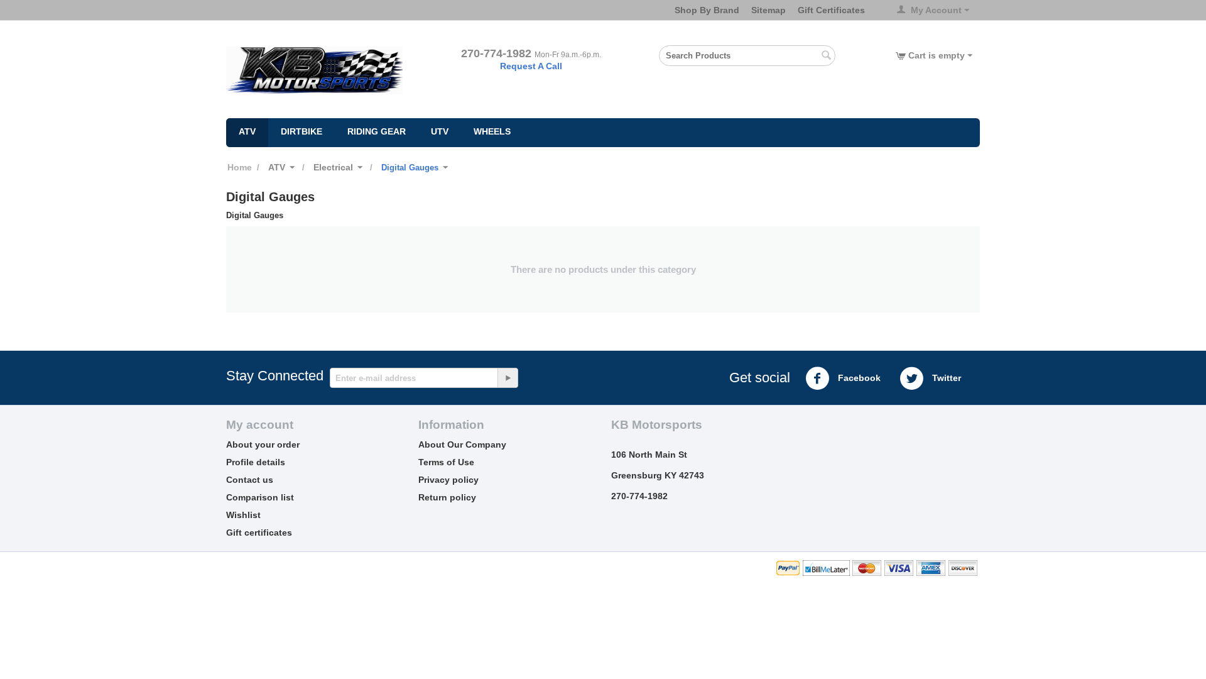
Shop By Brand (707, 10)
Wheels (492, 131)
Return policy (447, 497)
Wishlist (243, 515)
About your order (263, 444)
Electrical (333, 167)
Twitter (945, 378)
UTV (439, 131)
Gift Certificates (831, 10)
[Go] (507, 377)
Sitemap (768, 10)
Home (239, 167)
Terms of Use (446, 462)
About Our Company (462, 444)
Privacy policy (448, 480)
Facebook (858, 378)
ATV (247, 131)
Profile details (255, 462)
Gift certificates (259, 532)
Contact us (249, 480)
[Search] (826, 56)
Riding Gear (376, 131)
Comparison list (260, 497)
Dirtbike (301, 131)
